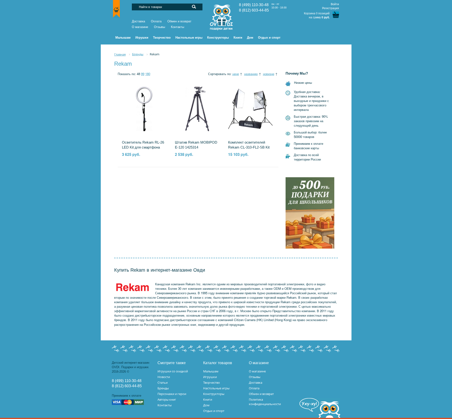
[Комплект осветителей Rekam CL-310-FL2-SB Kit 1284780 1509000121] (250, 109)
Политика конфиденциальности (265, 401)
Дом (206, 405)
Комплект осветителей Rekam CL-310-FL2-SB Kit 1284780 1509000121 (249, 147)
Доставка (138, 21)
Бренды (163, 388)
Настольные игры (216, 388)
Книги (207, 399)
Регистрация (330, 8)
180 (147, 74)
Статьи (162, 382)
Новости (163, 377)
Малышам (210, 371)
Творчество (211, 382)
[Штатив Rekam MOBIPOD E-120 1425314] (197, 109)
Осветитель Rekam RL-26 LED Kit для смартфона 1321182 (143, 147)
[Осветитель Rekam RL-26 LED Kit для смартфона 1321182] (144, 109)
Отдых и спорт (213, 411)
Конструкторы (213, 394)
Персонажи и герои (171, 394)
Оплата (156, 21)
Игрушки (210, 377)
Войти (335, 4)
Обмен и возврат (179, 21)
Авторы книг (166, 399)
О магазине (140, 27)
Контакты (177, 27)
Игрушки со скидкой (172, 371)
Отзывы (159, 27)
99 (142, 74)
